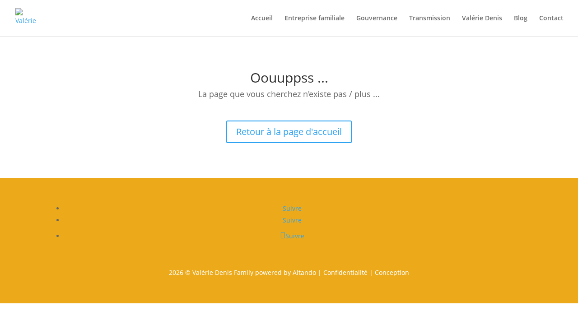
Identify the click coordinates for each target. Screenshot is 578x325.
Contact (551, 18)
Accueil (262, 18)
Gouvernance (376, 18)
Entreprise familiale (314, 18)
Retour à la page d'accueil (289, 131)
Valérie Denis (482, 18)
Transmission (429, 18)
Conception (392, 272)
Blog (520, 18)
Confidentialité (345, 272)
